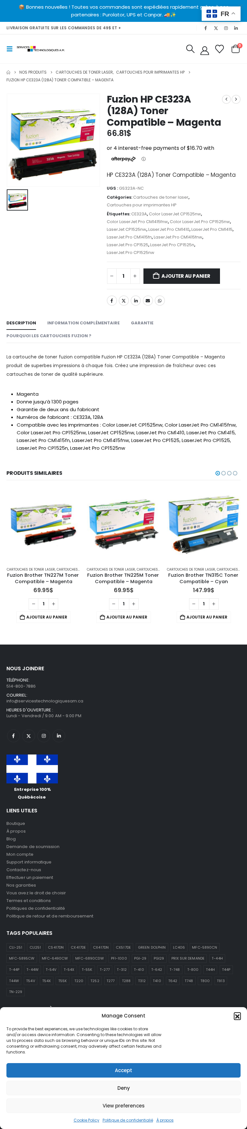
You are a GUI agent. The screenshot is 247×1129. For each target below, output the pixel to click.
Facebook (112, 300)
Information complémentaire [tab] (83, 323)
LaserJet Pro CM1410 (168, 229)
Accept (123, 1070)
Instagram (43, 735)
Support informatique (28, 862)
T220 (78, 980)
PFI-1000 (119, 958)
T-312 (121, 969)
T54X (46, 980)
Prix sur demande (188, 958)
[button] (237, 1016)
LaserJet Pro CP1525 (127, 245)
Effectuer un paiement (29, 877)
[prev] (226, 99)
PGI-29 (140, 958)
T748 (189, 980)
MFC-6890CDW (89, 958)
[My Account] (204, 50)
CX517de (123, 947)
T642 (172, 980)
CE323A (139, 214)
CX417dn (100, 947)
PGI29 (159, 958)
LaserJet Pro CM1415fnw (178, 237)
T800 (205, 980)
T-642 (156, 969)
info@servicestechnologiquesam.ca (44, 701)
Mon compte (19, 854)
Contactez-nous (23, 870)
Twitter (124, 300)
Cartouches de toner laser (160, 197)
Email (148, 300)
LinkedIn (136, 300)
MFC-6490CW (55, 958)
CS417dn (55, 947)
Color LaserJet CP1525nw (175, 214)
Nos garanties (21, 885)
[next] (236, 99)
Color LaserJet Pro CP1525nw (200, 221)
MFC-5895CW (22, 958)
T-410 (139, 969)
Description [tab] (21, 323)
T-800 (192, 969)
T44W (14, 980)
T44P (226, 969)
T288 (126, 980)
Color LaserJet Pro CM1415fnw (137, 221)
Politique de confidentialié (128, 1120)
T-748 (174, 969)
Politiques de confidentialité (35, 908)
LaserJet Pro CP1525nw (130, 252)
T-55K (87, 969)
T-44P (14, 969)
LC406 (179, 947)
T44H (210, 969)
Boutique (15, 823)
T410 (157, 980)
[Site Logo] (41, 49)
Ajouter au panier (185, 276)
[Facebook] (206, 28)
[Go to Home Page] (8, 72)
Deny (123, 1088)
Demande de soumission (32, 847)
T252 (94, 980)
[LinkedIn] (236, 28)
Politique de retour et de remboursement (50, 916)
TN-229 (15, 991)
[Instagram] (226, 28)
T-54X (69, 969)
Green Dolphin (152, 947)
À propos (165, 1120)
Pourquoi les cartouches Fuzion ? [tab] (48, 336)
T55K (62, 980)
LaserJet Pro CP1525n (172, 245)
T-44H (217, 958)
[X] (216, 28)
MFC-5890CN (204, 947)
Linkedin (58, 735)
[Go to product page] (43, 525)
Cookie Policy (86, 1120)
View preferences (124, 1105)
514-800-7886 (21, 686)
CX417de (78, 947)
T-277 (105, 969)
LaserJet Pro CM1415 (212, 229)
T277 (110, 980)
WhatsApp (160, 300)
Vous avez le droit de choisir (36, 893)
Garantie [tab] (142, 323)
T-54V (51, 969)
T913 (220, 980)
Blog (11, 839)
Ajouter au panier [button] (46, 617)
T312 (142, 980)
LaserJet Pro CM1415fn (129, 237)
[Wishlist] (220, 49)
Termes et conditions (28, 901)
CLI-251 (15, 947)
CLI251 (35, 947)
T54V (30, 980)
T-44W (32, 969)
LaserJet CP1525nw (126, 229)
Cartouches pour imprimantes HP (142, 205)
